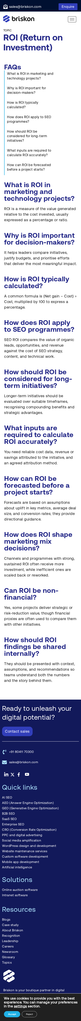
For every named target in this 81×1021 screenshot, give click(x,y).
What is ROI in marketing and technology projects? (30, 76)
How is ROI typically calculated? (22, 105)
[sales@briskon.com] (5, 7)
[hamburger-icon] (72, 19)
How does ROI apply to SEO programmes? (29, 119)
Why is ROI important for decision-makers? (26, 90)
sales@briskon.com (25, 7)
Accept (12, 1014)
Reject (29, 1014)
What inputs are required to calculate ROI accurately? (29, 153)
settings (20, 1006)
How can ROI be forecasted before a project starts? (29, 167)
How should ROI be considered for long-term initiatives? (27, 136)
